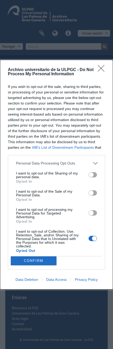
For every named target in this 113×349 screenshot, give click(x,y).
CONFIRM (33, 261)
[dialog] (56, 175)
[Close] (103, 70)
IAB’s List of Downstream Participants (63, 147)
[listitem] (56, 163)
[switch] (93, 174)
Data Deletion (27, 279)
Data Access (56, 279)
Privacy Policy (86, 279)
